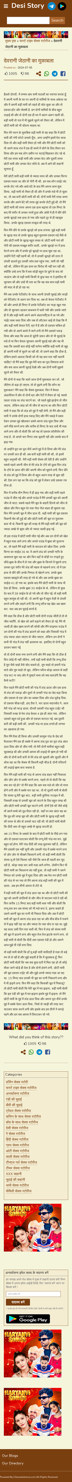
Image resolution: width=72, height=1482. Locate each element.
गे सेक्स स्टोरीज (15, 1133)
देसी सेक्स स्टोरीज (17, 1128)
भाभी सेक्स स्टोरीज (17, 1185)
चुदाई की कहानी (15, 1179)
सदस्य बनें (18, 1302)
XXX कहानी (14, 1174)
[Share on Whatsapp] (47, 74)
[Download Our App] (62, 6)
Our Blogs (10, 1455)
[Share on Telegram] (55, 74)
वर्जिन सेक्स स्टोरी (17, 1082)
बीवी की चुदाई (14, 1105)
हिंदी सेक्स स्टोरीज (17, 1139)
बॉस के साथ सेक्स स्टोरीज (22, 1122)
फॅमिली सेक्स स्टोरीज (18, 1191)
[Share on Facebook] (62, 74)
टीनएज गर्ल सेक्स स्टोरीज (21, 1162)
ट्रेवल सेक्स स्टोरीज (18, 1110)
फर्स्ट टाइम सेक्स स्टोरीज (35, 41)
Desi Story (27, 5)
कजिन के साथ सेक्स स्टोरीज (23, 1116)
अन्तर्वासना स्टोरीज (17, 1093)
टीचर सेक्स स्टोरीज (18, 1168)
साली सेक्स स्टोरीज (18, 1156)
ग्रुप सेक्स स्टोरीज (17, 1145)
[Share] (39, 74)
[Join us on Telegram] (52, 6)
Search (57, 20)
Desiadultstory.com (25, 1477)
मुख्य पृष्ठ (10, 41)
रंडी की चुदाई (14, 1099)
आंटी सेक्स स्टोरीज (17, 1151)
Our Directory (12, 1463)
